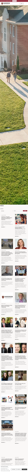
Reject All (19, 469)
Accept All (24, 469)
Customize (13, 469)
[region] (14, 469)
